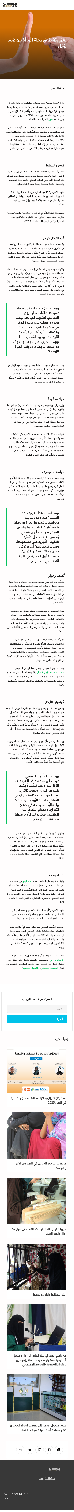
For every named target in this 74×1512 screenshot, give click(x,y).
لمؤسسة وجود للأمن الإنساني (50, 672)
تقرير (50, 119)
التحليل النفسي (30, 968)
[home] (16, 5)
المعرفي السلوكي (49, 968)
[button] (68, 6)
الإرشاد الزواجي (57, 959)
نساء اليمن (27, 881)
